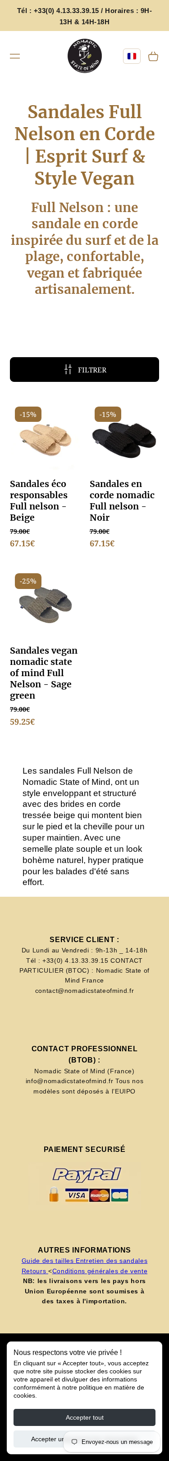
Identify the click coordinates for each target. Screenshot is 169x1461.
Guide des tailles (49, 1260)
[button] (15, 56)
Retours (35, 1271)
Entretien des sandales (111, 1260)
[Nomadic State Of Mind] (84, 56)
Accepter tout (85, 1417)
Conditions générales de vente (100, 1271)
